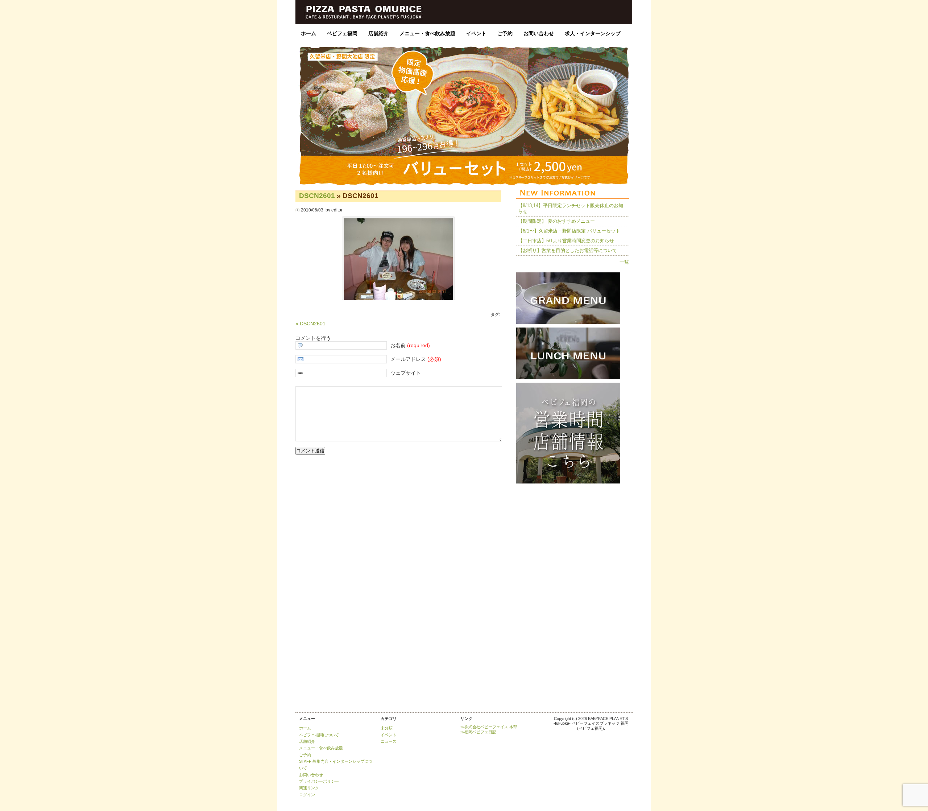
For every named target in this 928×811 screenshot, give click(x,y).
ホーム (308, 33)
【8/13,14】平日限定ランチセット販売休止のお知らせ (570, 208)
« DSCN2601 (310, 323)
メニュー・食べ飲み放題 (427, 33)
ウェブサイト (405, 373)
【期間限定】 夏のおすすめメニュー (556, 221)
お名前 (410, 345)
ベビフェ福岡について (319, 735)
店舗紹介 (378, 33)
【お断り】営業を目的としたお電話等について (567, 250)
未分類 (387, 728)
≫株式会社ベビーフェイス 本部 (488, 727)
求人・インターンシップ (593, 33)
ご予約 (505, 33)
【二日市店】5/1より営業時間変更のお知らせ (566, 240)
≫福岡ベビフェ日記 (478, 732)
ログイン (307, 795)
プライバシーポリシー (319, 781)
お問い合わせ (538, 33)
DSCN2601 (317, 195)
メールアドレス (415, 359)
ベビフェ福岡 (342, 33)
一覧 (624, 262)
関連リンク (309, 788)
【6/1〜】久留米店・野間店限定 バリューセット (569, 231)
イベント (476, 33)
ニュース (389, 741)
